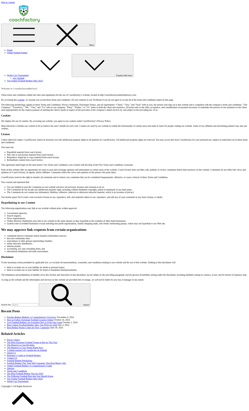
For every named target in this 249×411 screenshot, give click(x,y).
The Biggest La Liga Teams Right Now (25, 347)
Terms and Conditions (17, 371)
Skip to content (8, 2)
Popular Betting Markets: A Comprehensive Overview (31, 317)
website (20, 100)
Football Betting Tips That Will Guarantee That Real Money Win (36, 363)
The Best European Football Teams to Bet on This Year (32, 342)
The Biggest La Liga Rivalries (20, 345)
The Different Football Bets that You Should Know (30, 376)
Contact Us (12, 358)
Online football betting (17, 52)
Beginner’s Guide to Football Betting (24, 355)
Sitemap (10, 368)
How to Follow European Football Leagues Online (30, 320)
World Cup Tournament (18, 75)
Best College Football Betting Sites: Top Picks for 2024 (32, 325)
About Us (11, 353)
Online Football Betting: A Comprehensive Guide (29, 366)
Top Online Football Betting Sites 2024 (25, 81)
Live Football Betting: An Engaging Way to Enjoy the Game (34, 322)
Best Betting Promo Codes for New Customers (28, 327)
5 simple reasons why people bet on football (27, 350)
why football (18, 78)
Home (10, 50)
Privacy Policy (13, 340)
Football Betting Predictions (19, 360)
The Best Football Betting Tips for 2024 (25, 373)
